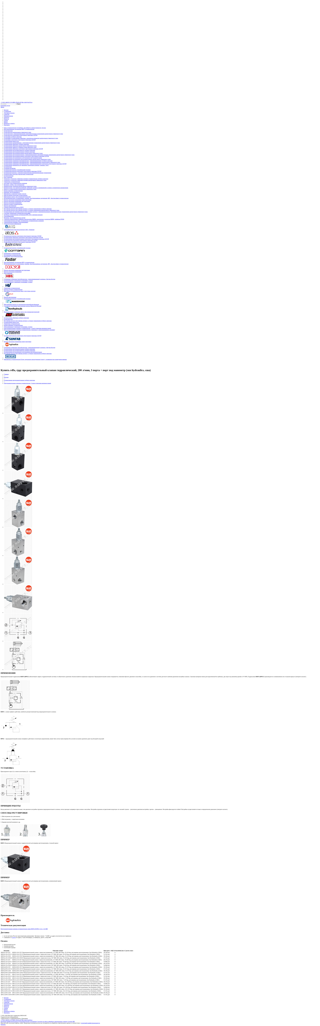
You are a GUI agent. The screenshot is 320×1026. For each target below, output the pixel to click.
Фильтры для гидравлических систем (14, 217)
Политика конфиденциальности (10, 1021)
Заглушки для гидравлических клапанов (15, 183)
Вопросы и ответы (9, 123)
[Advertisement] (10, 364)
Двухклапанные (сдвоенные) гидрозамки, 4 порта (18, 282)
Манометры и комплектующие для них (15, 193)
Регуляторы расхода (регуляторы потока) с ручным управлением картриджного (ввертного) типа (31, 210)
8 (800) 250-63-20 (16, 102)
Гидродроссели (8, 130)
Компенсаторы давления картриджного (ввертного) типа (20, 186)
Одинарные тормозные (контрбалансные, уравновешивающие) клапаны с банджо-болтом (29, 279)
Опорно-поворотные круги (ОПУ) (14, 207)
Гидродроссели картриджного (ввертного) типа (17, 132)
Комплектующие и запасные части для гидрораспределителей (21, 312)
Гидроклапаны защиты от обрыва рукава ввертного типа (20, 147)
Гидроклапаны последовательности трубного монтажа (19, 150)
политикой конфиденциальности (90, 1023)
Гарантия (6, 114)
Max (22, 102)
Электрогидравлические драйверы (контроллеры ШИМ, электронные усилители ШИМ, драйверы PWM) (34, 219)
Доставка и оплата (9, 113)
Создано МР (71, 1021)
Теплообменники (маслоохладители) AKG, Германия (19, 229)
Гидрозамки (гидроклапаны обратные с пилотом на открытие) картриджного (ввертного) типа (31, 138)
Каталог (6, 110)
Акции (6, 120)
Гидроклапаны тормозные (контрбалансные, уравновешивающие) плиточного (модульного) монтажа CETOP (35, 163)
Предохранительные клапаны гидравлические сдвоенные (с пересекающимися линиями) (29, 330)
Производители (8, 116)
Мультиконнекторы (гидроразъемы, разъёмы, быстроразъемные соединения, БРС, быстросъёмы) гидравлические (36, 198)
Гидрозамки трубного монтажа (13, 136)
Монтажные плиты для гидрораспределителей (17, 196)
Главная (6, 374)
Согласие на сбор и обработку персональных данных (52, 1021)
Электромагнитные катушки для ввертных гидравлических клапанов (24, 220)
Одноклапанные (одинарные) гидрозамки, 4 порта (18, 280)
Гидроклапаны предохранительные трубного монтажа (19, 151)
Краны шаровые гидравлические (13, 190)
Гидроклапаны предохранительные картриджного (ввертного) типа (23, 153)
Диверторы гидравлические (12, 181)
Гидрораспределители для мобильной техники (17, 169)
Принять (3, 1024)
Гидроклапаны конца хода (11, 141)
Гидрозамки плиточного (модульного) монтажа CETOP (20, 139)
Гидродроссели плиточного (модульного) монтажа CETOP (20, 135)
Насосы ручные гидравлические (13, 204)
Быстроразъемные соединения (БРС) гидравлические (19, 129)
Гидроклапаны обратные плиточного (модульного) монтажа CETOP (23, 148)
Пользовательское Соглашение (28, 1021)
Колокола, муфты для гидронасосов (14, 184)
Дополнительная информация (12, 223)
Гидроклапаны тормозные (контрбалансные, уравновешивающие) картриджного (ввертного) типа (32, 162)
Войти (6, 122)
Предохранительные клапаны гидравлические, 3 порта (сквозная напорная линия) (27, 328)
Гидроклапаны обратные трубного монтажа (16, 144)
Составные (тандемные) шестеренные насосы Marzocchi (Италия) (22, 306)
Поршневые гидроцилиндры (12, 253)
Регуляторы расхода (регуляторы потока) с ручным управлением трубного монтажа (28, 208)
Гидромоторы (8, 166)
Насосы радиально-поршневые (13, 202)
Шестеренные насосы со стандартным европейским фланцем (21, 304)
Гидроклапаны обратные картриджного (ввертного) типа (20, 145)
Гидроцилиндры (8, 175)
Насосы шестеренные (10, 205)
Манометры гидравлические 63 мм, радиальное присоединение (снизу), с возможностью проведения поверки (35, 359)
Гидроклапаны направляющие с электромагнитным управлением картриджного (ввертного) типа (32, 142)
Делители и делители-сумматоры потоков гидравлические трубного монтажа (26, 178)
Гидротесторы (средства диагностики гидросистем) (18, 174)
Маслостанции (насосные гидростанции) (15, 195)
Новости (6, 119)
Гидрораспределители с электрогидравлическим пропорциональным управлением (27, 172)
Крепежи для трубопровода (12, 192)
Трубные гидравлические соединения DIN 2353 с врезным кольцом (23, 214)
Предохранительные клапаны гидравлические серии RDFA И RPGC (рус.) (24, 929)
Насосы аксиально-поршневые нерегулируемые (17, 199)
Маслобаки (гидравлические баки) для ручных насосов (19, 291)
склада (14, 937)
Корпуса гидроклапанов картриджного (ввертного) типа (20, 189)
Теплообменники (9, 216)
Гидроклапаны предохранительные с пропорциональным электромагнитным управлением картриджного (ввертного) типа (39, 154)
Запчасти (6, 117)
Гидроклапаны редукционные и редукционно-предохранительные (23, 157)
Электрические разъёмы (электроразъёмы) (16, 222)
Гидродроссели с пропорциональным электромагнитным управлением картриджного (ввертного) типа (33, 133)
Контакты (7, 125)
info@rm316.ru (28, 102)
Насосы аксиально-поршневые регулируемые (17, 201)
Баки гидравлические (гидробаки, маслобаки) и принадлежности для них (25, 127)
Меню (2, 107)
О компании (7, 111)
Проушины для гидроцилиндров (13, 256)
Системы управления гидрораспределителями (17, 213)
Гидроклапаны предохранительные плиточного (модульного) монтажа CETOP (26, 156)
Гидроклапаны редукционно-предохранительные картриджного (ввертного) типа (27, 159)
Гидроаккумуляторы (10, 168)
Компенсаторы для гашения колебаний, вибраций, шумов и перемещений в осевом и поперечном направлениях (36, 187)
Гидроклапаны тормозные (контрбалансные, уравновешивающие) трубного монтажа (28, 160)
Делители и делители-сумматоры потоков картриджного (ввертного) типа (25, 180)
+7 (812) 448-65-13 (6, 102)
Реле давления (8, 177)
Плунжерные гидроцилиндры (12, 255)
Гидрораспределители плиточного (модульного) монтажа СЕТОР (22, 171)
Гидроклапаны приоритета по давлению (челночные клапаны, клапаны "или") (26, 165)
